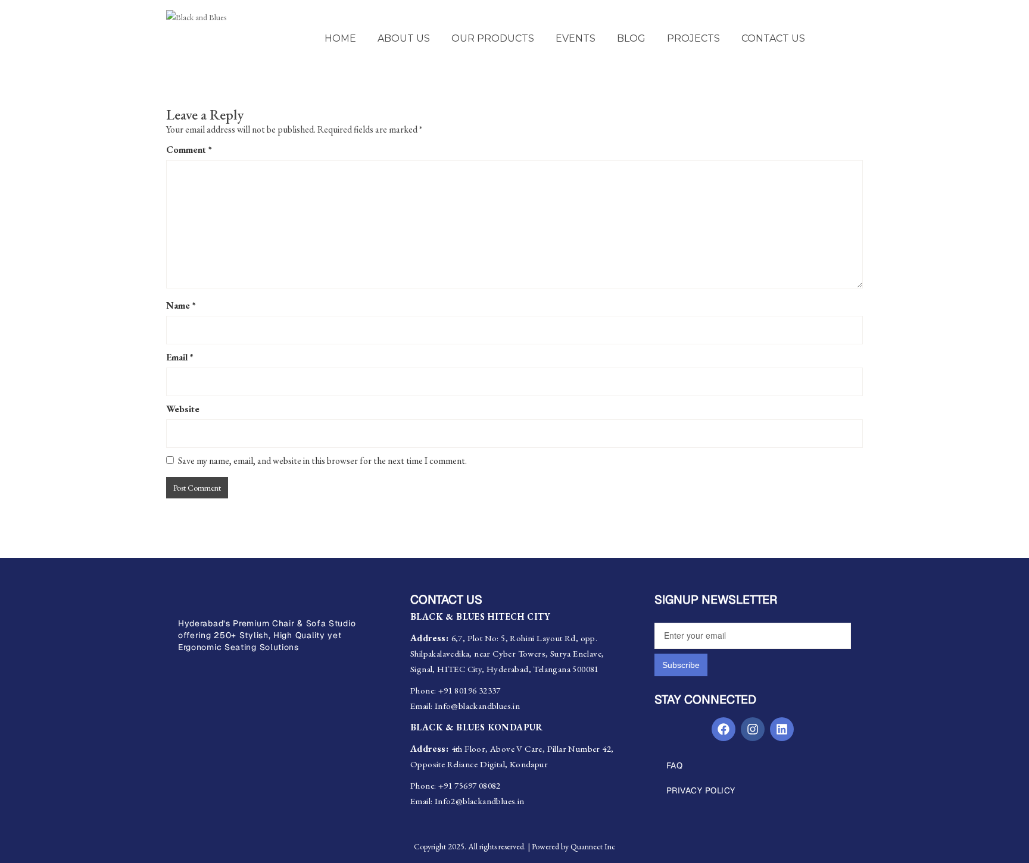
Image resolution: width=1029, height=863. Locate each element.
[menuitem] (340, 39)
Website (182, 409)
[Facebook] (723, 729)
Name (181, 305)
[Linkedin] (782, 729)
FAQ (674, 765)
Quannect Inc (592, 846)
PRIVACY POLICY (700, 790)
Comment (189, 149)
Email (180, 357)
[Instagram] (753, 729)
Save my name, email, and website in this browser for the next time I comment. (322, 460)
